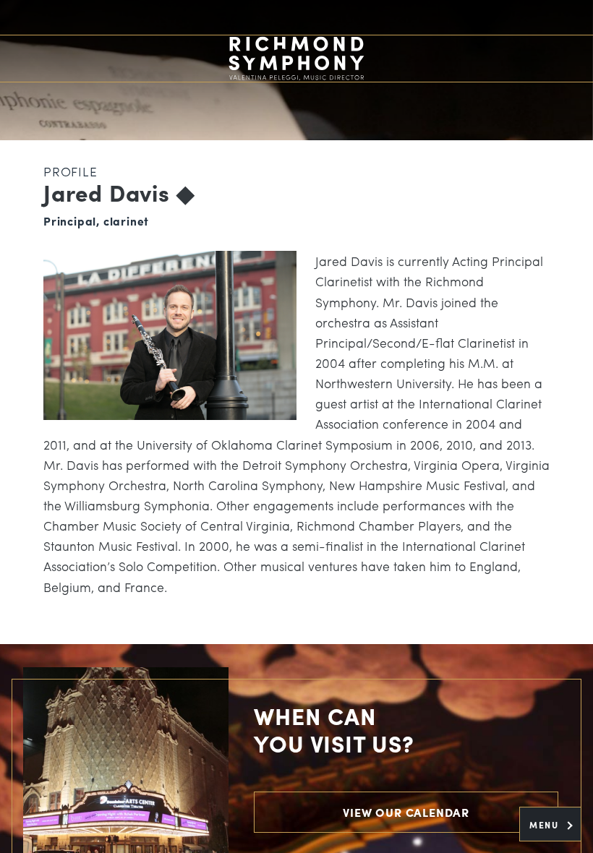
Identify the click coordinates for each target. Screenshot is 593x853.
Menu (545, 824)
